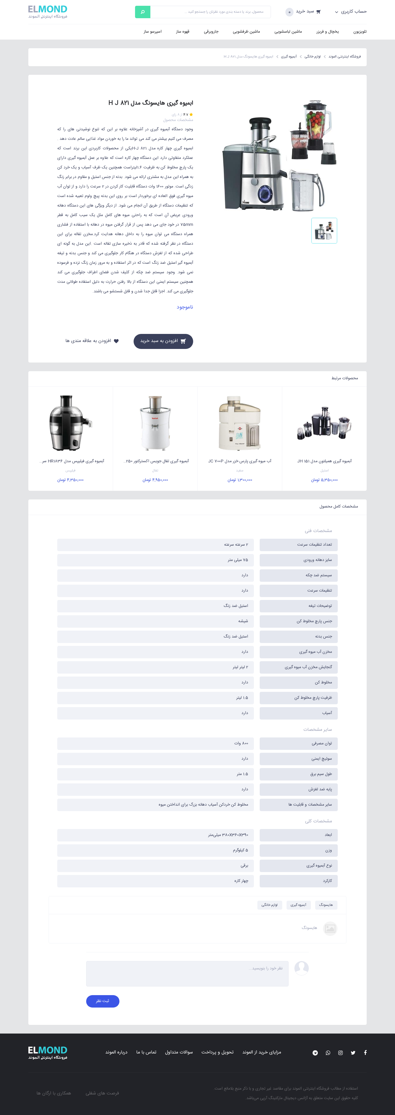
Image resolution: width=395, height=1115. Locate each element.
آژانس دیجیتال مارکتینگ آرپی (284, 1098)
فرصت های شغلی (102, 1093)
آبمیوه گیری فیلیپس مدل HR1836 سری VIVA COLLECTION (66, 461)
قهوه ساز (182, 31)
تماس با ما (146, 1052)
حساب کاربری (353, 11)
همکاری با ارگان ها (53, 1093)
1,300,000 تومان (240, 480)
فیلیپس (70, 470)
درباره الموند (116, 1052)
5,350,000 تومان (324, 480)
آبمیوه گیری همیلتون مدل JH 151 (324, 461)
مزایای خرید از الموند (261, 1052)
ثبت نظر (102, 1001)
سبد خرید (305, 11)
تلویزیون (360, 31)
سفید (239, 470)
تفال (155, 470)
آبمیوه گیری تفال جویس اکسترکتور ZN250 (154, 461)
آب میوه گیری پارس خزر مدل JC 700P (239, 461)
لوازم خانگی (269, 905)
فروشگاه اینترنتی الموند (310, 1088)
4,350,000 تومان (70, 480)
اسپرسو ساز (153, 31)
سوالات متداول (179, 1052)
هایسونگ (326, 905)
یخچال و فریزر (327, 31)
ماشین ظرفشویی (246, 31)
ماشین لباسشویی (288, 31)
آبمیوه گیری (298, 905)
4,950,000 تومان (155, 480)
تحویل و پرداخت (218, 1052)
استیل (324, 470)
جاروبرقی (211, 31)
